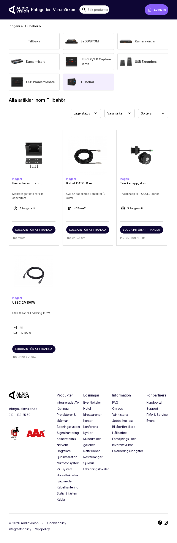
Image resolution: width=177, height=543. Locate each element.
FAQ (115, 402)
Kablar (61, 499)
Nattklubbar (91, 451)
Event (151, 420)
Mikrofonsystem (68, 463)
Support (152, 408)
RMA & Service (157, 414)
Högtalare (64, 451)
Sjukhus (88, 463)
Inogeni (14, 26)
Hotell (87, 408)
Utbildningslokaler (96, 469)
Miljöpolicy (42, 529)
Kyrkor (88, 433)
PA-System (64, 469)
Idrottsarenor (92, 414)
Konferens (90, 427)
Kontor (88, 420)
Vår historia (120, 414)
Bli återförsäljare (123, 427)
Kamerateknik (66, 439)
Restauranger (93, 457)
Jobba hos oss (122, 420)
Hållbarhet (119, 433)
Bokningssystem (68, 427)
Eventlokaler (92, 402)
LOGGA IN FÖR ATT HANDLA (33, 229)
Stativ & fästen (67, 493)
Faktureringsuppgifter (127, 451)
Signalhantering (68, 433)
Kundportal (154, 402)
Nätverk (62, 445)
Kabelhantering (67, 487)
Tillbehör (31, 26)
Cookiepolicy (56, 523)
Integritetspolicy (20, 529)
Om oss (117, 408)
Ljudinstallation (67, 457)
